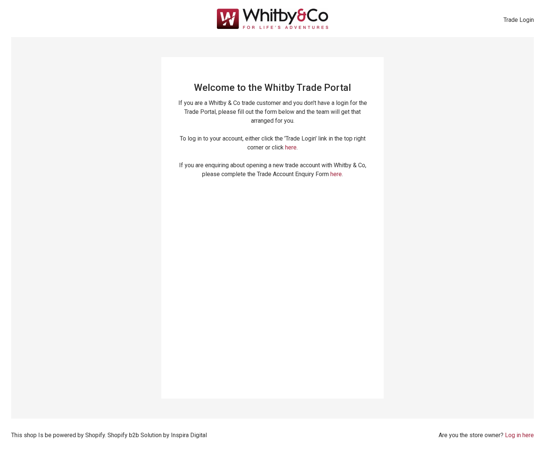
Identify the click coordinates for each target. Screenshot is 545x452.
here (291, 147)
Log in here (519, 435)
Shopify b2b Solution (135, 435)
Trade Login (518, 19)
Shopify (95, 435)
